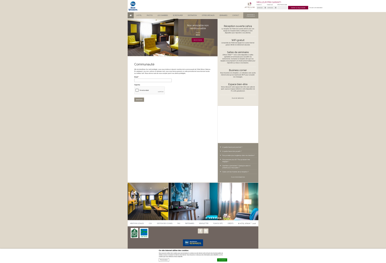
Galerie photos (148, 201)
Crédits (230, 223)
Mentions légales (137, 223)
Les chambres (163, 15)
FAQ (178, 223)
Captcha (137, 85)
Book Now (198, 40)
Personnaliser (164, 260)
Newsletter (203, 223)
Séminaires (223, 15)
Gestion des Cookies (164, 223)
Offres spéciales (208, 15)
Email (136, 77)
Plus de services (238, 98)
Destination (192, 15)
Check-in (259, 4)
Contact (235, 15)
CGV (150, 223)
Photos (149, 15)
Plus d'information (238, 177)
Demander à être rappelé (251, 15)
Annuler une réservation (315, 7)
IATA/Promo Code (282, 4)
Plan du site (218, 223)
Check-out (270, 4)
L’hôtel (139, 15)
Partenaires (189, 223)
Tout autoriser (222, 260)
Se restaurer (178, 15)
